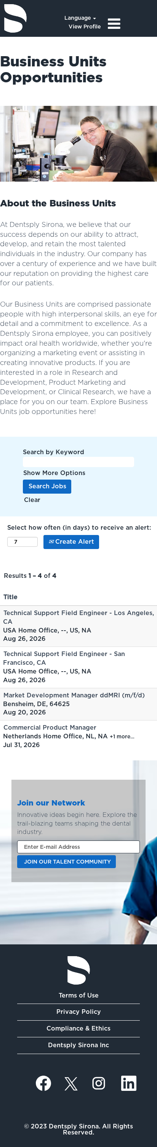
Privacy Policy (78, 1011)
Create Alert (73, 541)
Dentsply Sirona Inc (78, 1045)
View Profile (85, 27)
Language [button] (78, 18)
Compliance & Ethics (78, 1028)
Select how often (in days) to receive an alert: (79, 527)
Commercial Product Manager (49, 727)
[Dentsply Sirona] (15, 18)
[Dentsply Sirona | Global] (78, 970)
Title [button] (10, 597)
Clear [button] (32, 499)
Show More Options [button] (54, 473)
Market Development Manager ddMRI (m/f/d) (74, 695)
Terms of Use (79, 995)
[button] (131, 24)
